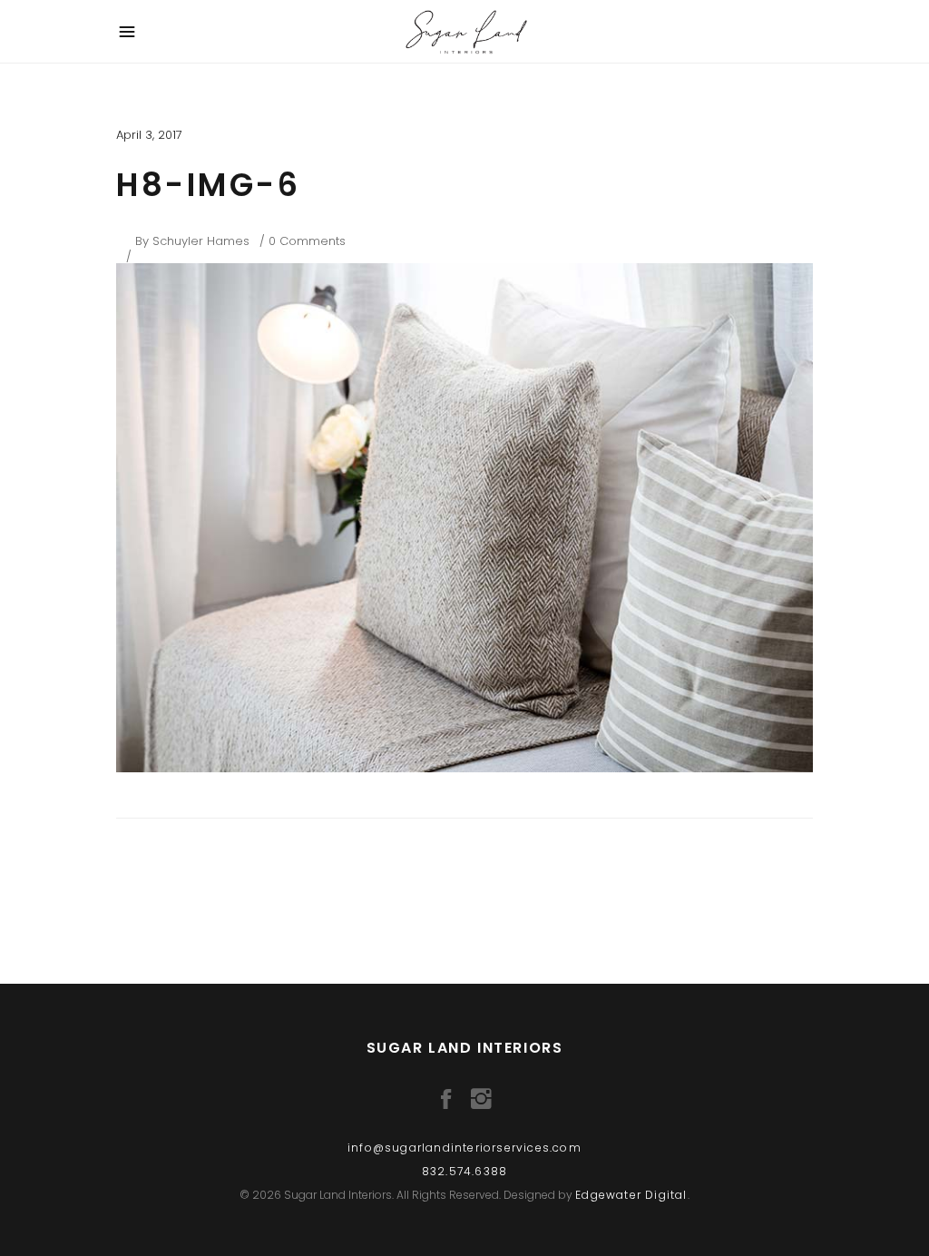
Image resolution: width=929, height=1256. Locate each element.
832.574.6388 (464, 1171)
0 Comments (307, 241)
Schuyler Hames (200, 241)
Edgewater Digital (631, 1194)
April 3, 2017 (149, 134)
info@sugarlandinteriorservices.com (464, 1147)
